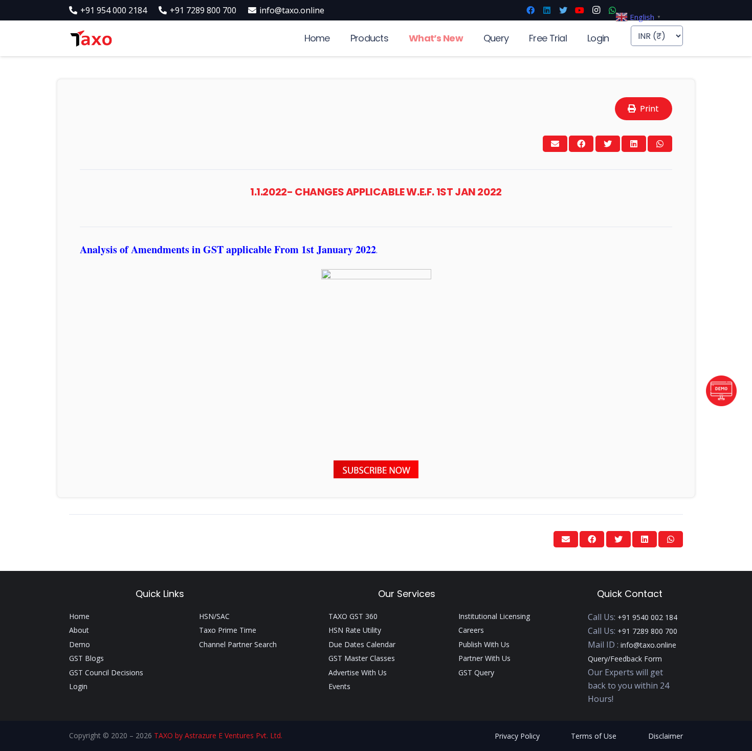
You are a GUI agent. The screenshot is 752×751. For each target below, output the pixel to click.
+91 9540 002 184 (647, 617)
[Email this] (555, 144)
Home (79, 616)
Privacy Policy (517, 736)
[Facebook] (530, 10)
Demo (79, 644)
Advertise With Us (357, 672)
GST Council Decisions (106, 672)
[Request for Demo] (721, 403)
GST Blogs (86, 658)
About (79, 630)
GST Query (476, 672)
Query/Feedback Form (625, 659)
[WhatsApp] (612, 10)
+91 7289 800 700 (647, 631)
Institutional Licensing (494, 616)
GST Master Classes (361, 658)
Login (78, 686)
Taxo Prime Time (227, 630)
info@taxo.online (648, 645)
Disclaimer (665, 736)
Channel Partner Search (238, 644)
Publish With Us (484, 644)
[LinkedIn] (547, 10)
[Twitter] (563, 10)
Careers (471, 630)
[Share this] (581, 144)
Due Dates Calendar (361, 644)
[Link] (91, 39)
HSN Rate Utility (354, 630)
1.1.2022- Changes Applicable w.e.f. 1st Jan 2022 (376, 192)
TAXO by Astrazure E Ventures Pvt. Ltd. (218, 735)
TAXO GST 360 (353, 616)
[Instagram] (596, 10)
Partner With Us (484, 658)
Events (339, 686)
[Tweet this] (607, 144)
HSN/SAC (214, 616)
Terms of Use (593, 736)
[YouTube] (579, 10)
